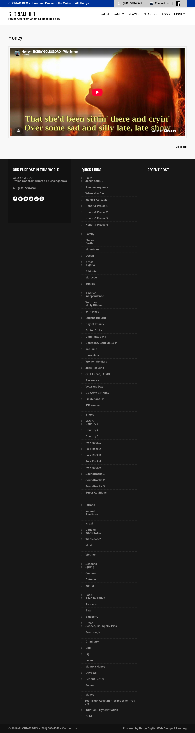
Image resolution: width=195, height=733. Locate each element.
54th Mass (92, 311)
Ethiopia (91, 271)
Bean (88, 610)
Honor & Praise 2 (96, 212)
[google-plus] (36, 199)
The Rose (91, 514)
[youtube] (41, 199)
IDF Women (93, 405)
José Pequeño (94, 367)
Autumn (90, 579)
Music (89, 545)
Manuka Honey (95, 666)
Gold (88, 716)
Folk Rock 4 (93, 461)
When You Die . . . (96, 193)
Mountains (92, 249)
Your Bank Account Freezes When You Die (110, 702)
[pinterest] (31, 199)
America (90, 293)
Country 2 (91, 430)
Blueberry (91, 616)
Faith (105, 14)
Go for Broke (93, 330)
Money (179, 14)
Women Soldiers (96, 361)
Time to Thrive (95, 598)
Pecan (89, 685)
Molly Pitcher (94, 305)
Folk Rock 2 (93, 448)
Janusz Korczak (96, 199)
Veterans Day (94, 386)
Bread (89, 623)
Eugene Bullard (95, 317)
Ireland (90, 511)
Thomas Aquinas (96, 187)
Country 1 (91, 423)
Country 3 (91, 436)
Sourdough (92, 632)
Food (166, 14)
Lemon (89, 660)
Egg (88, 647)
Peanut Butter (94, 679)
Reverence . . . (94, 380)
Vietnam (90, 554)
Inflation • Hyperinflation (101, 710)
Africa (89, 262)
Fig (87, 654)
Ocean (89, 255)
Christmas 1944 (95, 336)
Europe (90, 504)
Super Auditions (96, 492)
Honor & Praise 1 (96, 205)
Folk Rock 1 (93, 442)
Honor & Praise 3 (96, 218)
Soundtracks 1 (95, 473)
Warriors (91, 302)
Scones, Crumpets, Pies (101, 626)
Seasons (151, 14)
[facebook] (15, 199)
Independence (94, 296)
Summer (90, 573)
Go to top (181, 147)
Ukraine (90, 529)
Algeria (90, 265)
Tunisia (90, 283)
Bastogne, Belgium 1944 (101, 342)
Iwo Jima (91, 349)
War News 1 (93, 532)
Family (118, 14)
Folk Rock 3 (93, 455)
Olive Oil (91, 672)
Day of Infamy (94, 324)
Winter (89, 585)
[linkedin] (25, 199)
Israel (89, 523)
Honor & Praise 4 (96, 224)
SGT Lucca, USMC (97, 374)
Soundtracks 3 (95, 486)
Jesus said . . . (94, 180)
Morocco (91, 277)
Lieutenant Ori (95, 399)
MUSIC (89, 420)
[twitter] (20, 199)
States (89, 414)
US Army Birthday (97, 392)
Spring (89, 566)
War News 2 (93, 539)
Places (134, 14)
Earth (89, 243)
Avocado (91, 604)
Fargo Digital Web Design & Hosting (163, 728)
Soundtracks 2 (95, 480)
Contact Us (162, 3)
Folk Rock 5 (93, 467)
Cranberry (92, 641)
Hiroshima (92, 355)
